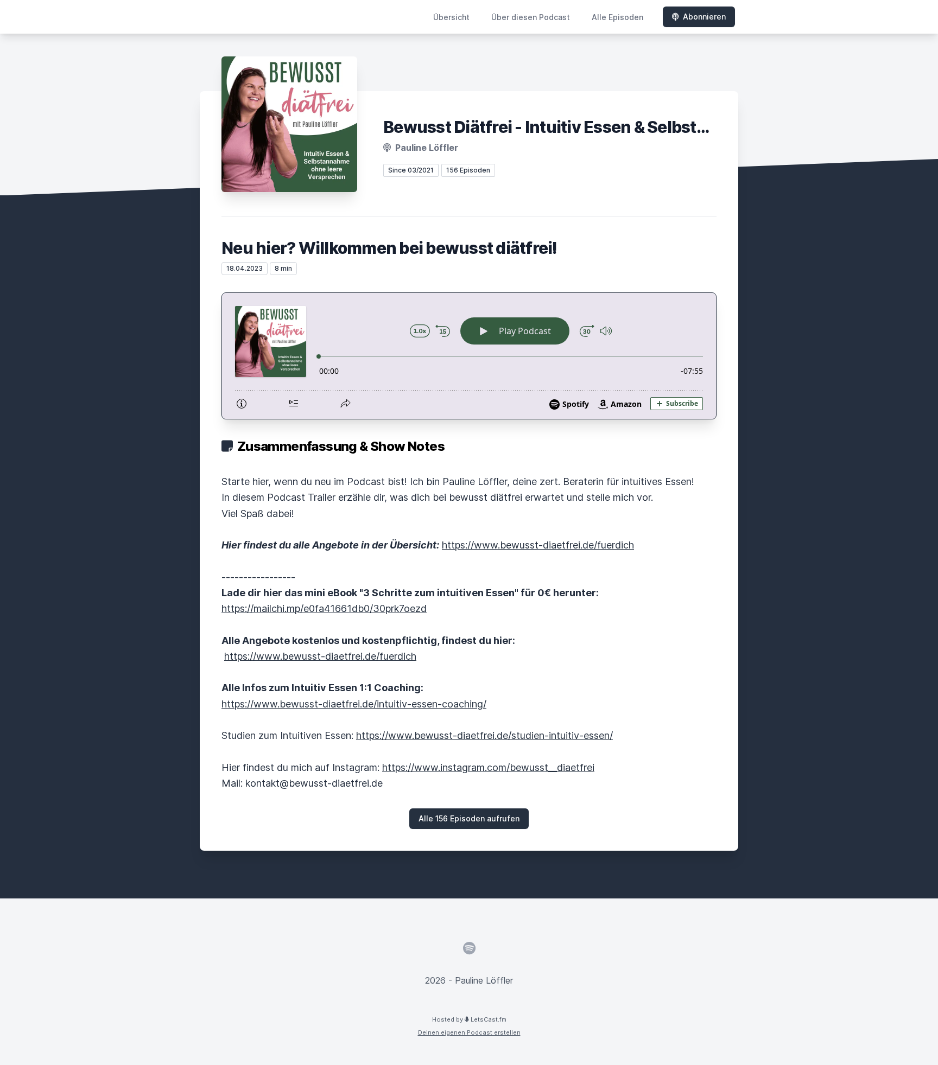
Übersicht (451, 17)
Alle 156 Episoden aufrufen (469, 818)
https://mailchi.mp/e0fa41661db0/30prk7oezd (324, 608)
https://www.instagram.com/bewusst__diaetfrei (488, 767)
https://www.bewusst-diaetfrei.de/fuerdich (538, 545)
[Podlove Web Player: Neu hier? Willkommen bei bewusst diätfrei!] (469, 356)
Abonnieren (704, 16)
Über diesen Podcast (530, 17)
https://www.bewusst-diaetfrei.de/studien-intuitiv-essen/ (484, 735)
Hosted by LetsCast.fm (469, 1019)
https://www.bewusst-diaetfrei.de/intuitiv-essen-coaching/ (353, 704)
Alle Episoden (617, 17)
